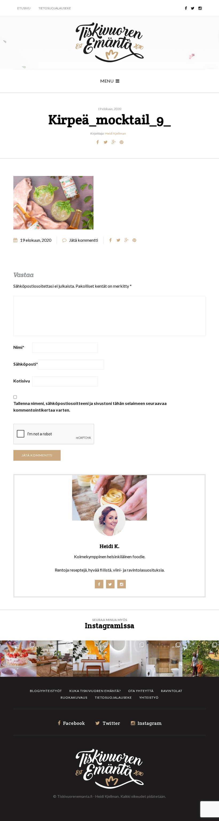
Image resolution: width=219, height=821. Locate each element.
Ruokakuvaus (74, 697)
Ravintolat (171, 691)
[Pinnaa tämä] (122, 142)
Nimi (18, 347)
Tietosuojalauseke (54, 8)
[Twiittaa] (105, 142)
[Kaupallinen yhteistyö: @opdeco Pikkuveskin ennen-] (128, 658)
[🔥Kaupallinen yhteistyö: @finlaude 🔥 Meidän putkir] (164, 658)
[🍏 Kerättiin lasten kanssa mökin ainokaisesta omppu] (200, 658)
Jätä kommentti (83, 240)
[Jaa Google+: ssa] (114, 142)
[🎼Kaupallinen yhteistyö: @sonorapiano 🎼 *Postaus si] (91, 658)
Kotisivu (21, 380)
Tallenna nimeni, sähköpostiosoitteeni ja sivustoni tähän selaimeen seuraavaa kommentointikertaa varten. (90, 406)
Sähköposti (25, 363)
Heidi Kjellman (115, 133)
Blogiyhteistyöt (46, 691)
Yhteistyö (149, 697)
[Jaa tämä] (97, 142)
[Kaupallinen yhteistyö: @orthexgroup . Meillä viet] (18, 658)
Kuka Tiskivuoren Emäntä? (95, 691)
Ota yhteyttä (141, 691)
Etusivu (23, 8)
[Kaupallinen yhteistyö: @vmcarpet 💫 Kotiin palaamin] (55, 658)
